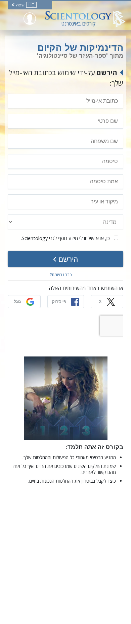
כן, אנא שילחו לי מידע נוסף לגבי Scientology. (66, 238)
